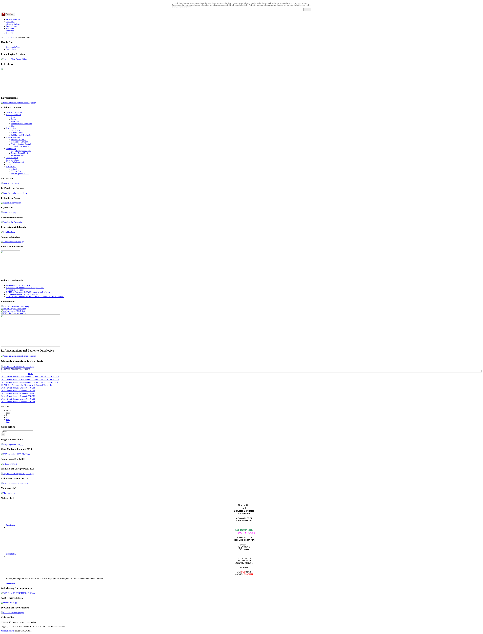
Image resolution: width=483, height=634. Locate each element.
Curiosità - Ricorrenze (20, 146)
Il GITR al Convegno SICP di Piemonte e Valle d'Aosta (28, 292)
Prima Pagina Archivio (20, 173)
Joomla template (7, 631)
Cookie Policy (11, 49)
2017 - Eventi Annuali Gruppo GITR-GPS (18, 393)
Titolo (30, 374)
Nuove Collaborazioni (15, 162)
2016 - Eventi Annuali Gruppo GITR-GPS (18, 396)
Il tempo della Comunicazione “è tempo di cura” (25, 288)
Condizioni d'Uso (13, 47)
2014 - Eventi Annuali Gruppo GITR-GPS (18, 402)
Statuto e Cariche (13, 24)
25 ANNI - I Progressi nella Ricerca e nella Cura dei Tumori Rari (27, 385)
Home (10, 37)
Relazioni (15, 121)
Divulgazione (11, 128)
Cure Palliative (12, 158)
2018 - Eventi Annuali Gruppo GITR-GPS (18, 391)
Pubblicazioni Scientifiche (21, 124)
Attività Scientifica (13, 115)
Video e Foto (16, 171)
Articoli (14, 169)
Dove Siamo (11, 33)
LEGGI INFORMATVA (182, 7)
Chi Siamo (10, 22)
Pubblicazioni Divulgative (21, 135)
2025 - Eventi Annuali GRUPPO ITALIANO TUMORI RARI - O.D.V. (35, 297)
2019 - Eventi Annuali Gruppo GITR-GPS (18, 388)
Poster (13, 119)
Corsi (13, 117)
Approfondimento (13, 137)
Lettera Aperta (11, 26)
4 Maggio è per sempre (15, 290)
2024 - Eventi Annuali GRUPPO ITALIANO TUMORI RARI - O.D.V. (30, 377)
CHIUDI (307, 10)
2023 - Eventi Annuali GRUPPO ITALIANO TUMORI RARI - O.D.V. (30, 379)
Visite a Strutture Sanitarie (21, 144)
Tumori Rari (11, 149)
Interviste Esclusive (18, 139)
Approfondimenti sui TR (21, 151)
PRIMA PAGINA (13, 19)
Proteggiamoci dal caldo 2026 (18, 285)
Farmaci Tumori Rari (19, 153)
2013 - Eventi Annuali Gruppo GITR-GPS (18, 399)
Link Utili (10, 31)
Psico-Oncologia (12, 160)
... (2, 432)
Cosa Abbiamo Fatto (14, 112)
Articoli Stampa (17, 133)
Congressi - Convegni (19, 142)
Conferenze (15, 130)
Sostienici (10, 28)
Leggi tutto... (11, 525)
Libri (13, 126)
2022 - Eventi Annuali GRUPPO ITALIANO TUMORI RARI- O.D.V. (30, 382)
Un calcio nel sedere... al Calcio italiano (21, 294)
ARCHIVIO (11, 167)
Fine (8, 422)
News (8, 164)
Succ (8, 420)
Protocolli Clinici (18, 155)
